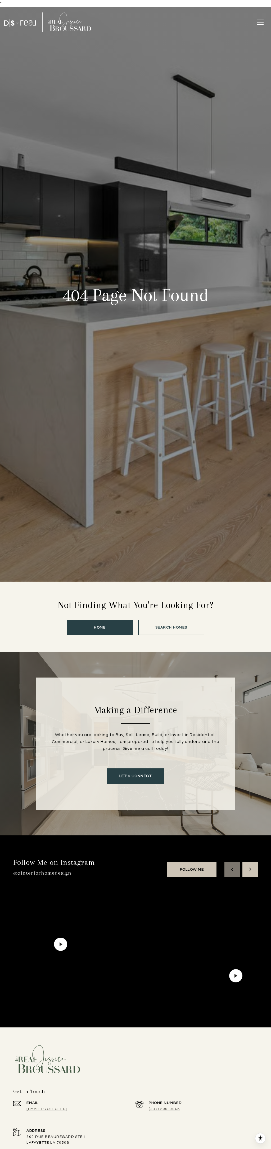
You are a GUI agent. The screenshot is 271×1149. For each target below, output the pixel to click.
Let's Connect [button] (135, 776)
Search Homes (171, 627)
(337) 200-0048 (164, 1109)
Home (100, 627)
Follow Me (192, 869)
